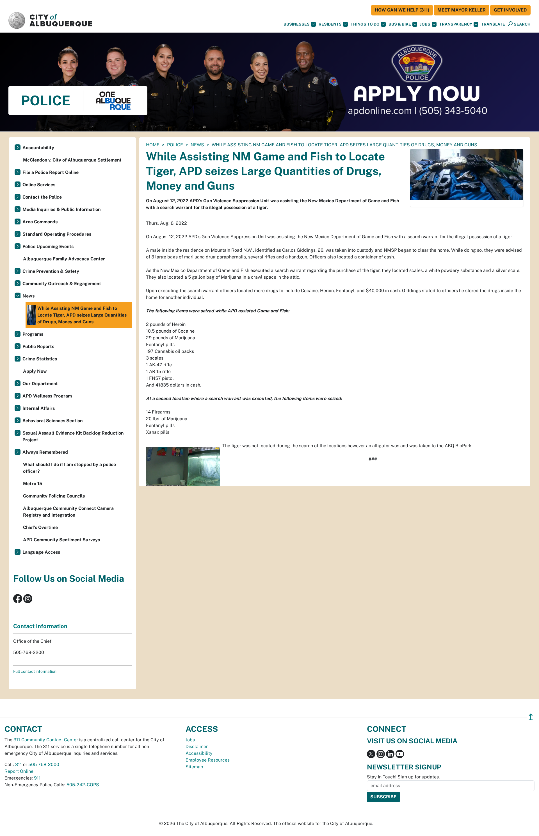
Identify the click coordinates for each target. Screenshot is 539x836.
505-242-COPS (83, 784)
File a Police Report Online (50, 172)
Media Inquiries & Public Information (61, 209)
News (197, 144)
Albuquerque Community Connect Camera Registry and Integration (68, 512)
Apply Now (35, 371)
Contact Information (40, 626)
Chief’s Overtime (40, 527)
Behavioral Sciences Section (52, 420)
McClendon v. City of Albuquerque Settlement (72, 160)
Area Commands (40, 221)
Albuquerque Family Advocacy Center (64, 259)
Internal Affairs (38, 408)
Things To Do (365, 24)
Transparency (455, 24)
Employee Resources (208, 760)
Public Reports (38, 346)
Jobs (425, 24)
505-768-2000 (43, 764)
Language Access (41, 552)
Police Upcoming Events (48, 246)
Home (152, 144)
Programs (32, 334)
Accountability (38, 147)
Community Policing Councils (54, 496)
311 (18, 764)
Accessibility (199, 753)
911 (37, 778)
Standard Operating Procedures (56, 234)
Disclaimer (197, 746)
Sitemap (194, 766)
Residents (330, 24)
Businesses (297, 24)
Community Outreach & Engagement (61, 283)
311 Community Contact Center (45, 739)
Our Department (40, 383)
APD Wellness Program (47, 396)
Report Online (18, 771)
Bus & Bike (400, 24)
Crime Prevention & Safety (50, 271)
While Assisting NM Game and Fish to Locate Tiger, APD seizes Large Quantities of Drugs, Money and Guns (82, 315)
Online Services (38, 184)
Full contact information (34, 671)
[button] (493, 24)
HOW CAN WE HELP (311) (402, 10)
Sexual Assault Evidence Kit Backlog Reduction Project (73, 436)
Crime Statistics (39, 359)
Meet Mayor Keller (461, 10)
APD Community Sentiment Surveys (61, 539)
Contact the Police (42, 197)
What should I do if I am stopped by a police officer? (69, 468)
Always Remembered (45, 452)
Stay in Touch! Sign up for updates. (403, 777)
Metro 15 (32, 483)
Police (175, 144)
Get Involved (510, 10)
